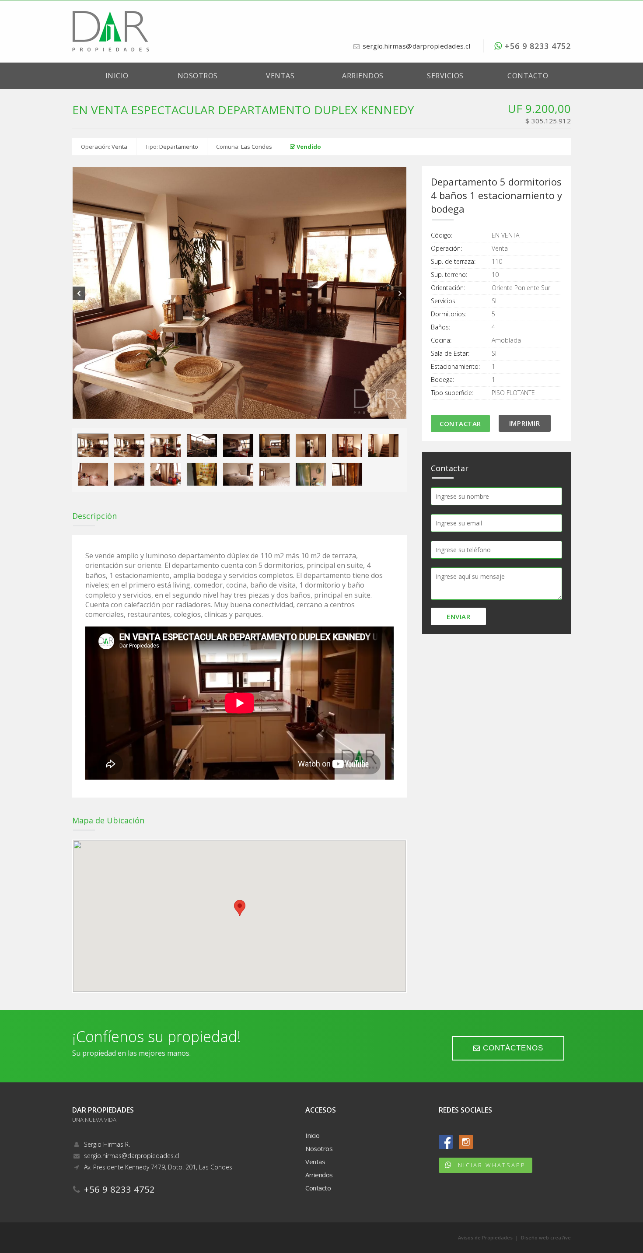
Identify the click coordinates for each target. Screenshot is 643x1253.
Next (399, 293)
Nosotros (198, 75)
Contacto (527, 75)
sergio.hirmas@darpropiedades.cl (417, 46)
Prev (79, 293)
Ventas (280, 75)
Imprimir (524, 423)
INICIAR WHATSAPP (490, 1165)
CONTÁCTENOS (511, 1048)
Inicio (117, 75)
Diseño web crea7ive (546, 1237)
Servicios (445, 75)
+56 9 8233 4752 (536, 46)
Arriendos (363, 75)
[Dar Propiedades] (110, 30)
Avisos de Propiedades (485, 1237)
